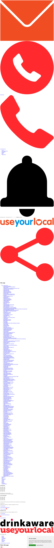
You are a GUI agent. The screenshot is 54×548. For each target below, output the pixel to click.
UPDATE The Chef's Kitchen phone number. (9, 317)
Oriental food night (5, 415)
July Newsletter (5, 372)
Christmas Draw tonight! (6, 358)
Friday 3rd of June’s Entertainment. (7, 464)
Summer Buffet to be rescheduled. (7, 371)
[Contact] (27, 40)
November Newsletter (6, 359)
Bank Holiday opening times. (7, 463)
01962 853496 (3, 513)
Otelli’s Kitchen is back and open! (7, 457)
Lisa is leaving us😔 (6, 416)
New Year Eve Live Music (6, 352)
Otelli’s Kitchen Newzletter (6, 419)
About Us (3, 152)
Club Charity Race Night (6, 349)
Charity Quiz (5, 303)
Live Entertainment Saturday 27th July (8, 368)
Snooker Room (4, 154)
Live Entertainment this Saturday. (7, 445)
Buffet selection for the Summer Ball (8, 374)
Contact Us (3, 479)
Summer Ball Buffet (5, 444)
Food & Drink (3, 151)
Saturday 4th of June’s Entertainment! (8, 459)
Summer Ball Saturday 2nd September (8, 407)
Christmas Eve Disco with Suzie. (7, 299)
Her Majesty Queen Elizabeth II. (7, 440)
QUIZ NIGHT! (5, 375)
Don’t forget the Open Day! (6, 467)
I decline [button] (34, 545)
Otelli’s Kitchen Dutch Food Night (7, 391)
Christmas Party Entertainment (7, 432)
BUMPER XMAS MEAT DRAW (7, 329)
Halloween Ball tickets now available (8, 441)
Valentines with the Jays (6, 296)
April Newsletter (5, 322)
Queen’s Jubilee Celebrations (7, 461)
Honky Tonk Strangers (6, 306)
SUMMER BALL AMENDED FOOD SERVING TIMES (10, 376)
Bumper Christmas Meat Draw (7, 433)
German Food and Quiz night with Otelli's (8, 304)
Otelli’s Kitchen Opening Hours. (7, 398)
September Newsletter (6, 405)
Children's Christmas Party (6, 300)
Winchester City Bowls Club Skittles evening (9, 294)
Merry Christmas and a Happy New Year (8, 353)
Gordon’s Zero (5, 395)
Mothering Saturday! (6, 475)
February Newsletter (6, 423)
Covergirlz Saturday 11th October (7, 335)
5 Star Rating (5, 316)
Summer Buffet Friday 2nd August (7, 370)
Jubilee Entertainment (6, 462)
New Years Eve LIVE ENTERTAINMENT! (9, 394)
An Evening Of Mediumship (7, 286)
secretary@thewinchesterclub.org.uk (4, 507)
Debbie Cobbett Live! (6, 470)
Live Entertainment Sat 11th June (7, 460)
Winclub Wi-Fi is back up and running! (8, 453)
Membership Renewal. (6, 428)
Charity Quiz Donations (6, 305)
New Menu (4, 354)
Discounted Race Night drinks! (7, 337)
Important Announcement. (6, 446)
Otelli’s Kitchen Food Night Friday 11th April (9, 341)
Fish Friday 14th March (6, 342)
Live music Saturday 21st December (8, 314)
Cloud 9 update (5, 362)
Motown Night (5, 311)
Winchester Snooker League (7, 365)
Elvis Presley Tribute (6, 346)
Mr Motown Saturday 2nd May (7, 292)
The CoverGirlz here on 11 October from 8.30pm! (9, 307)
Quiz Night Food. (5, 468)
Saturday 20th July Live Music (7, 373)
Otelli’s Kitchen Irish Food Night (7, 439)
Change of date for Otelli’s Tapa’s (7, 442)
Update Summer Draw (6, 289)
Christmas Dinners (5, 429)
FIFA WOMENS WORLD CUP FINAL (8, 406)
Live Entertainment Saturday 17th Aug (8, 369)
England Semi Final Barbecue (7, 319)
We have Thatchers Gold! (6, 434)
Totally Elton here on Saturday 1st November (9, 332)
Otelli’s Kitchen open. (6, 389)
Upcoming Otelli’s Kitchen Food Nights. (8, 400)
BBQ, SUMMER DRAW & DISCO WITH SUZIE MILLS (11, 310)
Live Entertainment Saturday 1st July (8, 413)
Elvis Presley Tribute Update (7, 312)
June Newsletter (5, 412)
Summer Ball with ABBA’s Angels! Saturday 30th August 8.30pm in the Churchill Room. (14, 338)
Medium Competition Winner (7, 320)
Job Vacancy (5, 344)
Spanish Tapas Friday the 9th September (8, 447)
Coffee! (4, 404)
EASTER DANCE (5, 385)
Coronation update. (5, 417)
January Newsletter (5, 324)
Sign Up (18, 217)
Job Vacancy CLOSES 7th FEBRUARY (8, 347)
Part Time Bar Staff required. (7, 401)
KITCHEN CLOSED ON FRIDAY (8, 450)
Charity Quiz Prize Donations (7, 330)
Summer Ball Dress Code (6, 449)
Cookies (3, 481)
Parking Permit (5, 326)
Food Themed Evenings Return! (7, 472)
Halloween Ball (5, 435)
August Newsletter (5, 339)
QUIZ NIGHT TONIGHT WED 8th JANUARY (9, 351)
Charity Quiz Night (5, 287)
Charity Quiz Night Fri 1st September (8, 409)
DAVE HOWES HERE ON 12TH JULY (8, 309)
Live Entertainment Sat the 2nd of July (8, 458)
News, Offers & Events (5, 285)
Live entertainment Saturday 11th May (8, 380)
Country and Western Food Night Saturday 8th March (10, 345)
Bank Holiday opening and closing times (8, 396)
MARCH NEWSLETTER (6, 474)
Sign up (3, 150)
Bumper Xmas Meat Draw (6, 302)
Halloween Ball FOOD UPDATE (7, 333)
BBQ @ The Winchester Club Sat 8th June (8, 379)
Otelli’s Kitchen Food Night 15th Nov (8, 363)
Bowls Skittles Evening (6, 425)
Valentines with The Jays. (6, 298)
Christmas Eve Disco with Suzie (7, 328)
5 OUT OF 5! (5, 437)
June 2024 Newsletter (6, 377)
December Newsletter (6, 325)
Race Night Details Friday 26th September (8, 336)
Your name (7, 217)
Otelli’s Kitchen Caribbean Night (7, 421)
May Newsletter (5, 321)
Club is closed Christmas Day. (7, 327)
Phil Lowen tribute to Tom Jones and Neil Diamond (9, 308)
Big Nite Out (5, 295)
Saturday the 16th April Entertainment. (8, 473)
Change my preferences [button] (39, 545)
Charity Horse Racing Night (7, 313)
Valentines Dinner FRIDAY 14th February (8, 343)
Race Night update (5, 366)
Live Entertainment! (5, 452)
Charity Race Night (5, 293)
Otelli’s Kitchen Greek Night (7, 410)
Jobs (2, 478)
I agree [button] (30, 545)
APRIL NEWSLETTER (6, 471)
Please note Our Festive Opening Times (8, 392)
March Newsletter (5, 386)
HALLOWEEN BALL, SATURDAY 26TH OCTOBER (10, 364)
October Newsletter (5, 331)
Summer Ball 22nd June (6, 378)
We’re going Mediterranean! (7, 454)
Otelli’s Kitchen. (5, 469)
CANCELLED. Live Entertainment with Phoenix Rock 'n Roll (11, 288)
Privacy (3, 482)
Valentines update (5, 426)
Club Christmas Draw (6, 301)
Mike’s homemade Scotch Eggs (7, 430)
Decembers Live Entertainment (7, 397)
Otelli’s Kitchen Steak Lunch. (7, 403)
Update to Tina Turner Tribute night (7, 361)
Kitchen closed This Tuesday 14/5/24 (8, 383)
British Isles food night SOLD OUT (7, 388)
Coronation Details (5, 418)
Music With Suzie (5, 297)
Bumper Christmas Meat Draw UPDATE (8, 357)
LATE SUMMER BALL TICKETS (8, 448)
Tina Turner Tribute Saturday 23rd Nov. (8, 360)
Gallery (3, 153)
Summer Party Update (6, 290)
